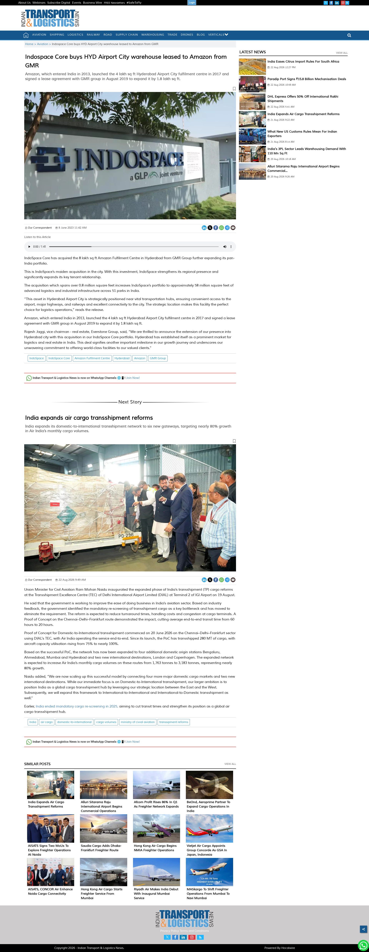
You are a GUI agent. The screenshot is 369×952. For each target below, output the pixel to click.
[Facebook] (215, 227)
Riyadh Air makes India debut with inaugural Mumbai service (156, 893)
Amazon (139, 358)
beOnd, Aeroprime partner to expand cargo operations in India (208, 806)
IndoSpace (36, 358)
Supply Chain (127, 34)
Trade (172, 34)
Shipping (57, 34)
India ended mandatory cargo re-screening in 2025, (77, 706)
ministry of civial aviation (138, 722)
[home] (26, 35)
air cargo (47, 722)
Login (192, 2)
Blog (201, 34)
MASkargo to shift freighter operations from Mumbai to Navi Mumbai (208, 893)
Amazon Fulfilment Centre (92, 358)
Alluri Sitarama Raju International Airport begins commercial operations (101, 806)
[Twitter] (210, 227)
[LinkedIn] (204, 227)
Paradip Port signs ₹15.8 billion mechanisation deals (307, 79)
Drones (187, 34)
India (32, 722)
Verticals (216, 34)
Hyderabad (122, 358)
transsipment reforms (173, 722)
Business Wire (92, 3)
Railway (93, 34)
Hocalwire (288, 948)
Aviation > (44, 44)
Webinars (38, 3)
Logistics (75, 34)
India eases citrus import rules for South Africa (303, 61)
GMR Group (158, 358)
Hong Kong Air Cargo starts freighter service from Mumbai (101, 893)
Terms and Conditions (194, 931)
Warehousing (152, 34)
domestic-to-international (74, 722)
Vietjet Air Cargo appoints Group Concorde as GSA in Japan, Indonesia (207, 850)
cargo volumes (106, 722)
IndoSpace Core (59, 358)
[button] (130, 89)
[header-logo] (50, 18)
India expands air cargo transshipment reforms (89, 417)
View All (230, 764)
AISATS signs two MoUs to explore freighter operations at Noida (49, 850)
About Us (24, 3)
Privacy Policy (169, 931)
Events (76, 3)
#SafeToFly (134, 3)
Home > (31, 44)
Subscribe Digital (58, 3)
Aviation (39, 34)
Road (108, 34)
